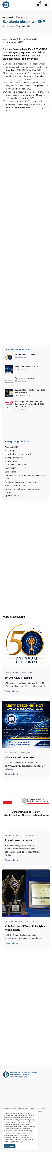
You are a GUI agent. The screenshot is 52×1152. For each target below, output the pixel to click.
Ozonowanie (10, 472)
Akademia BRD (11, 447)
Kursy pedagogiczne (14, 458)
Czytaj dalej (10, 691)
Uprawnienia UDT (13, 496)
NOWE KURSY (11, 468)
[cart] (37, 4)
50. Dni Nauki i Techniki (25, 355)
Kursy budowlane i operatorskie (19, 454)
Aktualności (7, 17)
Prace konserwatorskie (25, 378)
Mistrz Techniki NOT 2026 (27, 366)
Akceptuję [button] (9, 1146)
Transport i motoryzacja (15, 485)
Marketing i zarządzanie (15, 465)
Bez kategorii (11, 450)
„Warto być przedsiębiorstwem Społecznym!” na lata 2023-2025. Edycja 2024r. (30, 404)
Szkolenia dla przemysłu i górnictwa (21, 482)
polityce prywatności (11, 1142)
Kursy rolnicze (11, 461)
